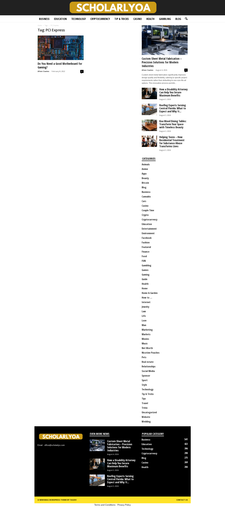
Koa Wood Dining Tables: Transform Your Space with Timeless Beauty (172, 124)
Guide (144, 279)
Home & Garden (150, 293)
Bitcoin (145, 182)
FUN (144, 260)
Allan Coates (43, 71)
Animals (146, 164)
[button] (186, 18)
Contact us (182, 500)
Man (144, 325)
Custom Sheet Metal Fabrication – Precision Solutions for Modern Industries (162, 62)
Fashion (146, 242)
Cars (144, 201)
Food (144, 256)
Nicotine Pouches (150, 352)
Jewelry (145, 306)
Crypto (145, 215)
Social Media (148, 371)
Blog (178, 19)
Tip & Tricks (121, 19)
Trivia (144, 407)
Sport (145, 380)
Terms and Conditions (104, 505)
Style (144, 384)
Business (44, 19)
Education (60, 19)
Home (40, 25)
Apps (144, 173)
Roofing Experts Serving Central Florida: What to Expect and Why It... (172, 108)
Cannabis (146, 196)
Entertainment (149, 228)
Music (145, 343)
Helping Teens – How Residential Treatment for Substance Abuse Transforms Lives (171, 141)
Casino (137, 19)
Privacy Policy (124, 505)
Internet (146, 302)
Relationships (149, 366)
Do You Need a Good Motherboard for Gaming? (60, 65)
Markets (146, 334)
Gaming (145, 274)
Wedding (146, 421)
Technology (78, 19)
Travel (145, 403)
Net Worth (147, 348)
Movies (145, 339)
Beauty (145, 178)
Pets (144, 357)
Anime (145, 169)
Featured (146, 247)
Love (144, 320)
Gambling (165, 19)
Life (144, 316)
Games (145, 270)
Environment (148, 233)
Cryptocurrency (100, 19)
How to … (147, 297)
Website (146, 417)
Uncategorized (149, 412)
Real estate (148, 362)
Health (150, 19)
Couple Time (148, 210)
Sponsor (146, 375)
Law (144, 311)
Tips (144, 398)
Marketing (147, 329)
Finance (145, 251)
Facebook (147, 238)
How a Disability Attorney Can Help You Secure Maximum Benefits (173, 92)
